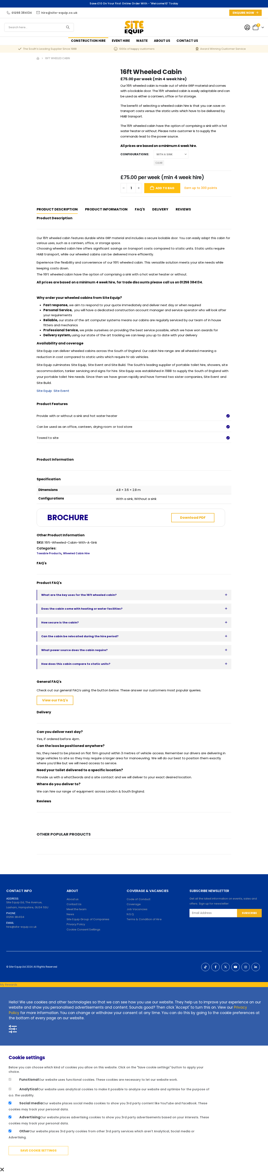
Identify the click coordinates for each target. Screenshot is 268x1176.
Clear (158, 162)
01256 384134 (15, 917)
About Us (162, 40)
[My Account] (247, 27)
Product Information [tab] (106, 209)
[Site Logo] (134, 27)
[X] (225, 967)
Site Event (61, 391)
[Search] (68, 27)
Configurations (134, 154)
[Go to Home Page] (38, 58)
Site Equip (45, 391)
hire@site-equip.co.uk (21, 927)
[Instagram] (245, 967)
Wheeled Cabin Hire (76, 553)
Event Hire (121, 40)
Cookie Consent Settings (83, 929)
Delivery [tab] (160, 209)
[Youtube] (235, 967)
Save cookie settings (38, 1150)
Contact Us (187, 40)
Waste (142, 40)
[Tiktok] (205, 967)
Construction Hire (88, 40)
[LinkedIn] (255, 967)
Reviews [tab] (183, 209)
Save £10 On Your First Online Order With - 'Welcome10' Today (134, 3)
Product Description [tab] (57, 209)
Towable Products (49, 553)
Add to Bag (165, 188)
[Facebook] (215, 967)
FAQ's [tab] (140, 209)
